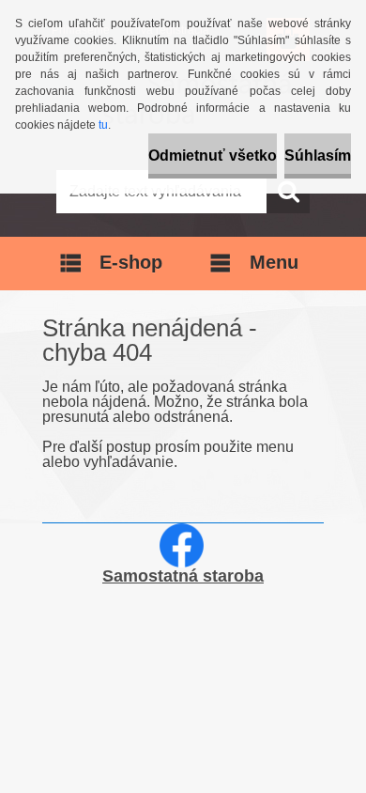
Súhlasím (317, 155)
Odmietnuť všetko (212, 155)
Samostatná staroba (183, 576)
